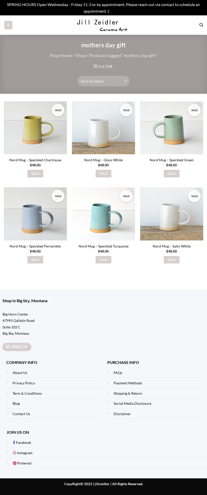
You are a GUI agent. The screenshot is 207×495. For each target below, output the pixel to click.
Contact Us (21, 414)
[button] (8, 25)
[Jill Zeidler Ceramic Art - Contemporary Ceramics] (103, 25)
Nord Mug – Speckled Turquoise (103, 246)
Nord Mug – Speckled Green (172, 160)
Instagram (24, 453)
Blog (16, 403)
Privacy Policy (24, 383)
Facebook (23, 442)
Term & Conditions (27, 393)
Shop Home (60, 55)
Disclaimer (122, 414)
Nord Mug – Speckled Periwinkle (35, 246)
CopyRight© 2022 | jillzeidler (87, 484)
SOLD (35, 173)
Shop (81, 55)
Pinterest (24, 463)
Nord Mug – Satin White (172, 246)
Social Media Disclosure (132, 403)
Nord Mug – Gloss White (103, 160)
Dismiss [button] (117, 11)
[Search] (201, 25)
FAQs (118, 372)
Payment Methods (128, 383)
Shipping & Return (128, 393)
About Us (20, 372)
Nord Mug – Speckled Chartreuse (35, 160)
